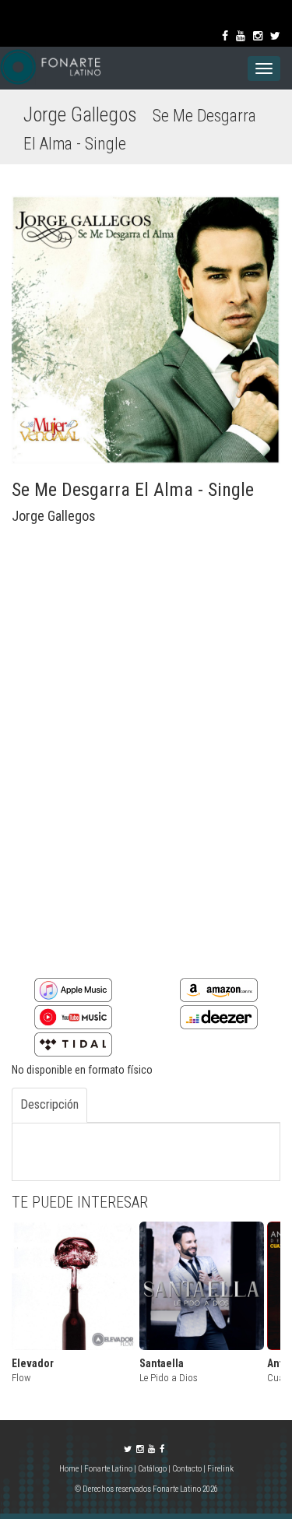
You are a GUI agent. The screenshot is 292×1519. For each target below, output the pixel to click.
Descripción (49, 1104)
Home (69, 1469)
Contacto (187, 1469)
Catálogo (152, 1469)
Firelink (220, 1469)
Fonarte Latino (108, 1469)
